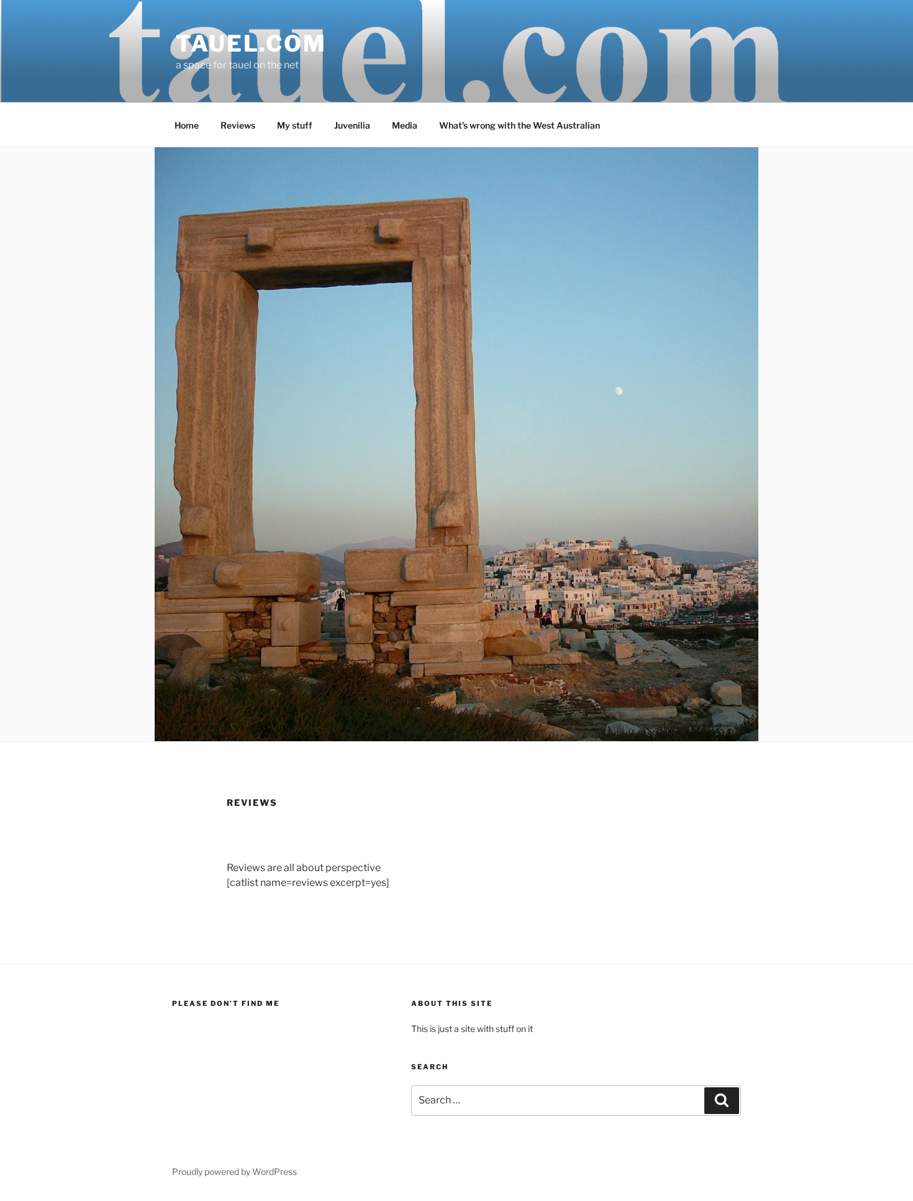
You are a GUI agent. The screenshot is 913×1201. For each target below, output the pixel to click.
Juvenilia (352, 125)
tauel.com (251, 43)
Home (187, 125)
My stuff (294, 125)
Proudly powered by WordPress (234, 1171)
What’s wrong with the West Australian (519, 125)
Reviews (237, 125)
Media (404, 125)
